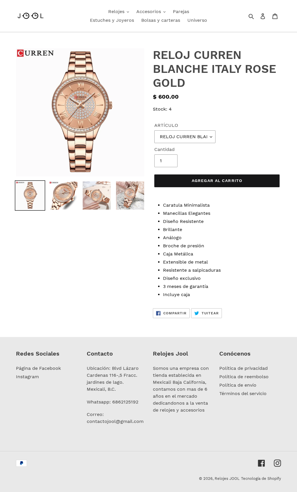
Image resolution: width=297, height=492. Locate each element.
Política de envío (237, 385)
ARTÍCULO (166, 125)
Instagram (27, 376)
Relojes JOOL (227, 478)
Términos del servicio (243, 393)
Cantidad (164, 149)
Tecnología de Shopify (261, 478)
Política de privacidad (243, 368)
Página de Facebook (38, 368)
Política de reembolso (244, 376)
